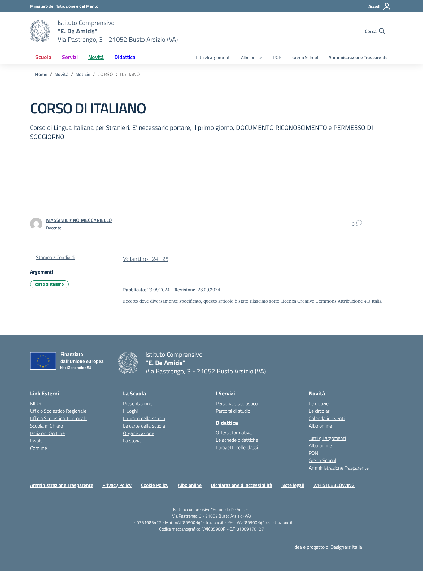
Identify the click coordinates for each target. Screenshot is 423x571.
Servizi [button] (70, 57)
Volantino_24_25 (145, 258)
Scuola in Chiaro (46, 425)
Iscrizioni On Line (47, 433)
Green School (305, 57)
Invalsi (36, 440)
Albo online (251, 57)
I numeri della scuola (144, 418)
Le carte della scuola (144, 425)
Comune (38, 448)
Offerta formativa (234, 432)
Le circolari (319, 411)
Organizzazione (138, 433)
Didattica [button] (124, 57)
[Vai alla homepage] (40, 31)
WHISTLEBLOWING (334, 485)
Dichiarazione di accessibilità (241, 485)
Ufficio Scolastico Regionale (58, 411)
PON (277, 57)
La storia (132, 440)
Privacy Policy (117, 485)
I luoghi (130, 411)
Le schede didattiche (237, 440)
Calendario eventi (327, 418)
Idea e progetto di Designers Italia (327, 547)
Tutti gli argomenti (212, 57)
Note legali (292, 485)
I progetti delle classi (237, 447)
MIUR (35, 403)
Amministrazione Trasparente (358, 57)
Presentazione (137, 403)
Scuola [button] (43, 57)
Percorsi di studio (233, 411)
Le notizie (319, 403)
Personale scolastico (237, 403)
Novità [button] (96, 57)
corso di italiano (49, 284)
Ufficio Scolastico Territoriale (58, 418)
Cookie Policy (154, 485)
